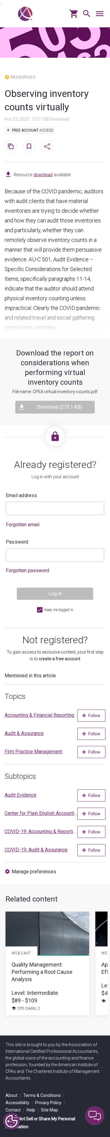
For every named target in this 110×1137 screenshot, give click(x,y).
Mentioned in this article (30, 675)
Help (32, 1110)
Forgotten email (22, 524)
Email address (21, 495)
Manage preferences (34, 871)
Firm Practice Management (33, 751)
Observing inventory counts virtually (47, 100)
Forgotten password (27, 570)
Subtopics (20, 776)
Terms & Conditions (43, 1095)
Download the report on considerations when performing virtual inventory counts (55, 367)
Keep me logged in (58, 610)
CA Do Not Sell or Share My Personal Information (40, 1122)
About (13, 1095)
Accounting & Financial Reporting (39, 715)
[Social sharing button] (47, 146)
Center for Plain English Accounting (41, 813)
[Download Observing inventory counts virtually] (8, 174)
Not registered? (55, 640)
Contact (15, 1110)
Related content (31, 899)
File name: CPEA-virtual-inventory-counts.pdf (55, 391)
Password (17, 542)
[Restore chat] (95, 1116)
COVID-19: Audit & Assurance (36, 850)
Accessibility (19, 1102)
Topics (15, 696)
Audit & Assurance (24, 733)
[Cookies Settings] (11, 1121)
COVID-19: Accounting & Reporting (41, 831)
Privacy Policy (50, 1102)
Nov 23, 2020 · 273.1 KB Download (37, 119)
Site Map (49, 1110)
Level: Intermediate (35, 993)
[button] (85, 16)
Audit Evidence (20, 795)
